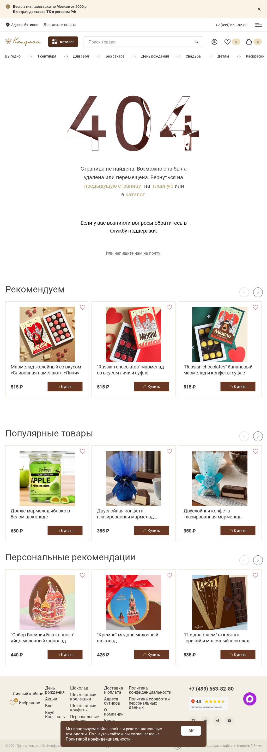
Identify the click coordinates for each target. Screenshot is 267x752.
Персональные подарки (84, 719)
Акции (51, 699)
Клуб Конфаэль (55, 714)
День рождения (155, 56)
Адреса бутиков (24, 24)
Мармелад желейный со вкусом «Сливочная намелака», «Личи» (46, 370)
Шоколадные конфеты (83, 708)
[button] (258, 292)
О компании (114, 712)
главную (163, 185)
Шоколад (79, 688)
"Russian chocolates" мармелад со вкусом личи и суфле (130, 370)
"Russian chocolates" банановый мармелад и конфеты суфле (218, 370)
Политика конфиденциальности (150, 690)
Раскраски (255, 56)
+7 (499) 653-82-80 (231, 25)
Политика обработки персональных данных (149, 703)
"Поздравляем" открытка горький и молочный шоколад (217, 638)
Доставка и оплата (60, 24)
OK (191, 730)
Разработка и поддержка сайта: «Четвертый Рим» (222, 745)
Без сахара (115, 56)
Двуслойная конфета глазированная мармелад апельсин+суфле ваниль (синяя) (132, 514)
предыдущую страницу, (113, 185)
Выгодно (13, 56)
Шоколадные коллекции (83, 697)
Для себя (81, 56)
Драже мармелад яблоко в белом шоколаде (40, 514)
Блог (49, 706)
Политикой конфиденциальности (98, 739)
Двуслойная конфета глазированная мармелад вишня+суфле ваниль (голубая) (218, 514)
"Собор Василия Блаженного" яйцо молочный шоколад (42, 638)
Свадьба (193, 56)
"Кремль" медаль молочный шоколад (127, 638)
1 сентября (46, 56)
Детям (223, 56)
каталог (135, 194)
